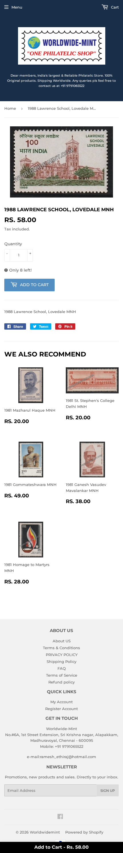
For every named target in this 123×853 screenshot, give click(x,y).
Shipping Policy (61, 661)
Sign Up (107, 790)
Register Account (61, 708)
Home (10, 108)
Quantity (13, 243)
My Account (61, 701)
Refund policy (61, 682)
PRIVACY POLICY (62, 654)
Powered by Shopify (84, 832)
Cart (114, 7)
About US (62, 641)
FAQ (61, 668)
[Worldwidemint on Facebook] (60, 817)
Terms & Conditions (61, 647)
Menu (16, 7)
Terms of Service (61, 675)
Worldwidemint (45, 832)
